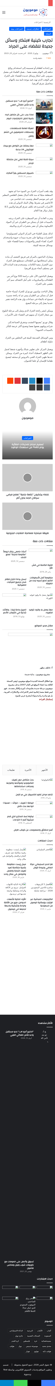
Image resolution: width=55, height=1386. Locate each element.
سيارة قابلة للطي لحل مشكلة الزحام (20, 161)
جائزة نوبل (19, 1336)
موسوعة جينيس (32, 1346)
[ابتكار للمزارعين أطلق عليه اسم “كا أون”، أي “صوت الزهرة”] (10, 1305)
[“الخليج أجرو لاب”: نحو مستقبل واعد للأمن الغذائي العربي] (44, 104)
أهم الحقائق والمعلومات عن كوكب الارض (33, 830)
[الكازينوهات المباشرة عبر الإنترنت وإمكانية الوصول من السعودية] (41, 889)
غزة (35, 1341)
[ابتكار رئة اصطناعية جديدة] (45, 1290)
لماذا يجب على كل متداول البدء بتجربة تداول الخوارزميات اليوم (19, 117)
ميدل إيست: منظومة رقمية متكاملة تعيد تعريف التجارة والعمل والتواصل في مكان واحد (15, 869)
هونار (28, 1351)
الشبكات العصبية (33, 1336)
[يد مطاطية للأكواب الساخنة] (10, 1290)
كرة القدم (15, 1341)
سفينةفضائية (46, 1341)
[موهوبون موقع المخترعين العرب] (35, 12)
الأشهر (44, 769)
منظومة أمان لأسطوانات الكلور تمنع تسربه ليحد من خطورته (41, 580)
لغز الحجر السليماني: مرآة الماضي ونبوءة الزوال (41, 866)
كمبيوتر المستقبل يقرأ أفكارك (20, 173)
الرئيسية (47, 22)
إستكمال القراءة (46, 699)
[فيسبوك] (47, 381)
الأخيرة (28, 769)
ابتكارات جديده (33, 29)
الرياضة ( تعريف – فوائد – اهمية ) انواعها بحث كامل (18, 804)
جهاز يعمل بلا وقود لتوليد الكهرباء (41, 611)
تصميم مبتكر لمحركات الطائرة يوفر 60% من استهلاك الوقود (27, 446)
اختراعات (38, 22)
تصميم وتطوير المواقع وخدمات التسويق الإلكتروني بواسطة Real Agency (27, 1370)
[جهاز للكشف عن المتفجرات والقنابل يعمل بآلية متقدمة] (28, 1290)
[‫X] (40, 381)
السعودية (47, 1336)
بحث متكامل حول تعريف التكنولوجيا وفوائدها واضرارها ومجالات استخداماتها (20, 783)
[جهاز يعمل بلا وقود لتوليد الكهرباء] (41, 600)
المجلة (48, 34)
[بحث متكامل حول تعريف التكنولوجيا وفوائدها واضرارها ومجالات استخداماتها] (44, 784)
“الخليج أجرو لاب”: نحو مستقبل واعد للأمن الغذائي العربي (20, 103)
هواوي (36, 1351)
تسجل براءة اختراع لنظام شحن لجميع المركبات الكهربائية (15, 582)
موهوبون (45, 53)
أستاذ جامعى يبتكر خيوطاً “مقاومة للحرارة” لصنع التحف (14, 554)
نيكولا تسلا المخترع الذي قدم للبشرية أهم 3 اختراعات (20, 818)
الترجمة (30, 1331)
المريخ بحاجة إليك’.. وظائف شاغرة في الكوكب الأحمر (14, 611)
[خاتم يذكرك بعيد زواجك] (28, 1305)
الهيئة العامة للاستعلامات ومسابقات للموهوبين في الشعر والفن (19, 132)
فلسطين (26, 1341)
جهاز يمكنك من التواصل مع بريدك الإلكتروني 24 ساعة (18, 148)
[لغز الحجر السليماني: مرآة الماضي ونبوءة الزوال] (41, 854)
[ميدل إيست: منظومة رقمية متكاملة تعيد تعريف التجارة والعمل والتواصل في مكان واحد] (14, 854)
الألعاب (39, 1331)
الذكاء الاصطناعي (16, 1331)
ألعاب (49, 1331)
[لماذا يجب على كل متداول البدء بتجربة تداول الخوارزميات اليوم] (44, 118)
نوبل (20, 1346)
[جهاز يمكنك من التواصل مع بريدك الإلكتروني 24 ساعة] (44, 149)
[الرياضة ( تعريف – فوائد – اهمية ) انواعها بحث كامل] (44, 807)
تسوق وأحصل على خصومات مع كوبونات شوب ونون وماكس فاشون (19, 1265)
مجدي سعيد (46, 1346)
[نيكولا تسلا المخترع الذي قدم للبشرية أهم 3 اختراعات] (44, 820)
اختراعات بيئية (17, 29)
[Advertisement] (27, 733)
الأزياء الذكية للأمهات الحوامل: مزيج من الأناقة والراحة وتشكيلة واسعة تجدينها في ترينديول (15, 904)
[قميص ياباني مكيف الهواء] (45, 1303)
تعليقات (11, 769)
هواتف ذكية (47, 1351)
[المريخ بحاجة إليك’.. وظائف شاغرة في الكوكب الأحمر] (14, 600)
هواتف (12, 1346)
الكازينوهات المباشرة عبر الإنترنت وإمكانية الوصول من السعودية (41, 902)
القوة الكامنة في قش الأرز (42, 566)
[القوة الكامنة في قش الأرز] (41, 555)
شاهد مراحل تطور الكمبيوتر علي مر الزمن (34, 795)
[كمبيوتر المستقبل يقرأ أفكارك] (44, 176)
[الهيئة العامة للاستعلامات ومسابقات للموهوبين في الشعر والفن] (44, 132)
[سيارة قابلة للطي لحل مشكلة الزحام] (44, 163)
